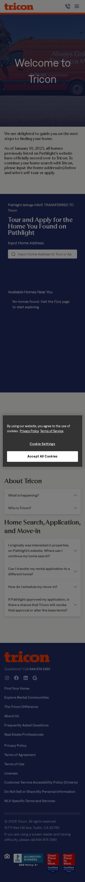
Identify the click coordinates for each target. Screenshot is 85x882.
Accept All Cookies (42, 456)
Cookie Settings (42, 444)
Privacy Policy (29, 431)
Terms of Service (51, 431)
